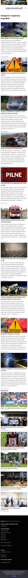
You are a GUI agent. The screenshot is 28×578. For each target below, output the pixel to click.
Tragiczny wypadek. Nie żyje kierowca (12, 148)
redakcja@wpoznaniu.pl (5, 552)
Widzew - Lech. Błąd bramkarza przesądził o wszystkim (13, 408)
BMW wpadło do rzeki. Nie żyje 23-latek (12, 38)
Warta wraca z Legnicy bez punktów (9, 468)
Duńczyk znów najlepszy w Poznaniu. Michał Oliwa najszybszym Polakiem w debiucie (12, 448)
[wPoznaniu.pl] (14, 8)
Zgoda (14, 576)
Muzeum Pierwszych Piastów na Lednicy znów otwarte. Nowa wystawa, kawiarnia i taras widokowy (14, 488)
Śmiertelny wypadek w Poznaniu (10, 334)
